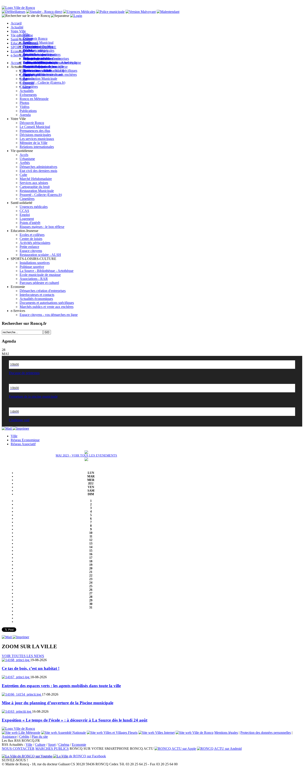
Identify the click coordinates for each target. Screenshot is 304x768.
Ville (29, 744)
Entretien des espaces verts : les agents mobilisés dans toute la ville (61, 685)
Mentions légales (226, 732)
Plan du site (40, 736)
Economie (79, 744)
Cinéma (63, 744)
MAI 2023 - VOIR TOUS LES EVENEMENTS (86, 455)
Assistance (9, 736)
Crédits (24, 736)
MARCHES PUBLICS (52, 748)
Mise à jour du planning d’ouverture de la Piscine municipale (57, 702)
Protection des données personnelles (265, 732)
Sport (52, 744)
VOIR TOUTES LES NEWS (23, 656)
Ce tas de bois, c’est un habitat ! (30, 668)
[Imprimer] (21, 428)
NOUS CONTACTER (18, 748)
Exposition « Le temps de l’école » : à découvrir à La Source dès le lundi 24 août (74, 720)
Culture (40, 744)
